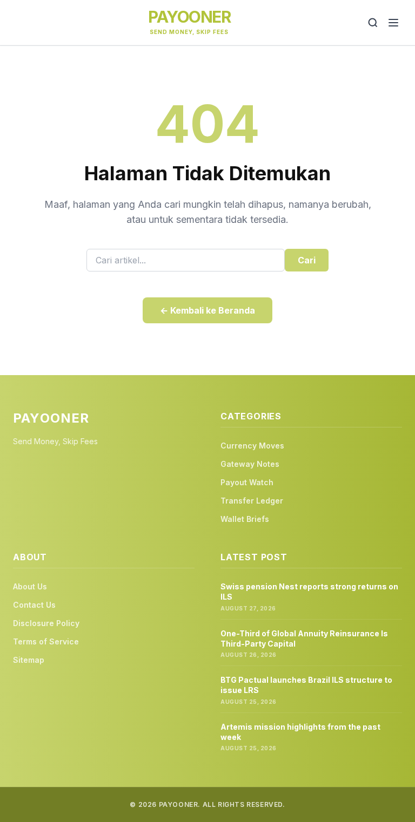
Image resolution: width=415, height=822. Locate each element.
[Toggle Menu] (393, 22)
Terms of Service (46, 641)
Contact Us (34, 604)
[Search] (372, 22)
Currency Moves (252, 445)
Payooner (189, 17)
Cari (307, 260)
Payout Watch (246, 482)
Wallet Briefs (244, 519)
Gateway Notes (249, 463)
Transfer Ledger (251, 500)
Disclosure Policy (46, 623)
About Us (30, 586)
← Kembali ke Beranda (207, 310)
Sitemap (28, 659)
